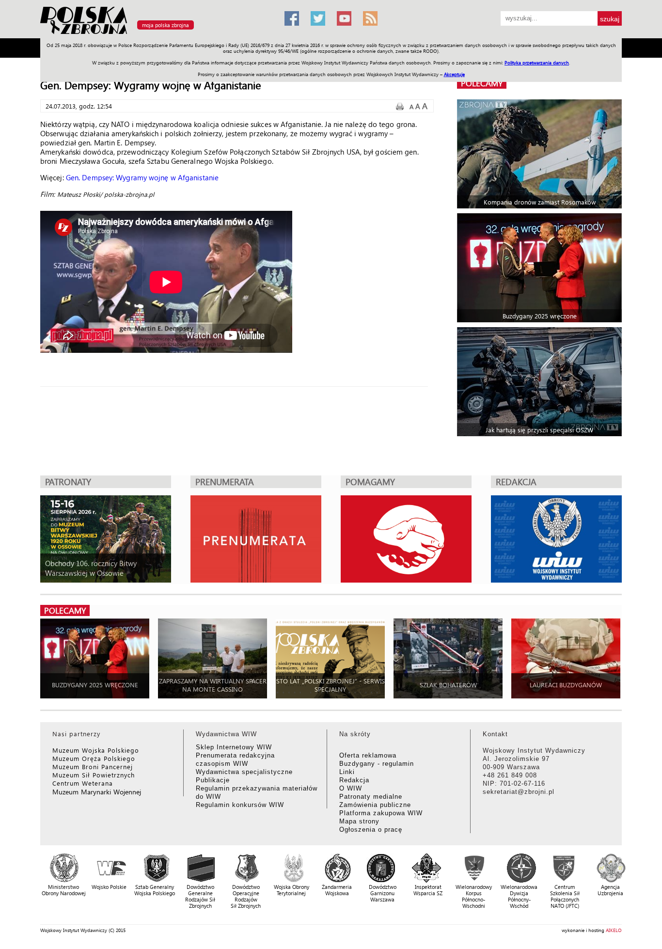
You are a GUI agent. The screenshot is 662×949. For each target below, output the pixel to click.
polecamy (482, 83)
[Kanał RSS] (370, 18)
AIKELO (614, 930)
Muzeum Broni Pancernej (92, 766)
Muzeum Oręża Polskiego (93, 758)
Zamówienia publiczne (375, 804)
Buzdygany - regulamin (376, 763)
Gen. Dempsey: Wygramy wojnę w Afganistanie (142, 177)
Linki (347, 771)
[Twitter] (318, 18)
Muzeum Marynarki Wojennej (97, 791)
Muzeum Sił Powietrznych (93, 775)
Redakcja (354, 780)
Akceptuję (454, 74)
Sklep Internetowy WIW (234, 747)
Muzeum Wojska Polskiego (95, 750)
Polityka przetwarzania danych (536, 62)
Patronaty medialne (370, 796)
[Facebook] (291, 18)
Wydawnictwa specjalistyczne (244, 771)
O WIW (350, 788)
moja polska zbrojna (165, 25)
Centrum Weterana (82, 783)
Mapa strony (359, 821)
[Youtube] (344, 18)
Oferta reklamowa (367, 755)
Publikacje (213, 780)
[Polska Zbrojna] (156, 34)
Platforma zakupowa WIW (381, 813)
